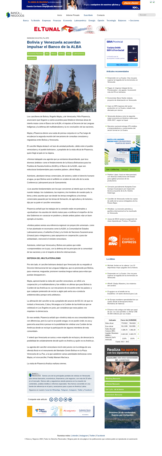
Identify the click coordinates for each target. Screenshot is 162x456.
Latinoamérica (80, 21)
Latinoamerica (78, 54)
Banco (53, 54)
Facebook (88, 390)
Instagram (73, 390)
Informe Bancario (113, 384)
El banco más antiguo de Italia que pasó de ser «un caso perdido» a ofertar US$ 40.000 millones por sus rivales (122, 312)
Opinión (101, 21)
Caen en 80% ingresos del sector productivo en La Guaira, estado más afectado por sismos (121, 108)
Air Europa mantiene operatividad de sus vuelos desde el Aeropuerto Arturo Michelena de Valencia (122, 302)
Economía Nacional (35, 54)
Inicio (59, 15)
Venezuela (32, 58)
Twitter (80, 390)
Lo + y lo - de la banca (115, 389)
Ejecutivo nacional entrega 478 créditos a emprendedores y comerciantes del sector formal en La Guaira (122, 128)
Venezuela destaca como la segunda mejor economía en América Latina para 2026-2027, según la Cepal (122, 118)
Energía (92, 21)
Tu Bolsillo (35, 21)
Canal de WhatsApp (52, 390)
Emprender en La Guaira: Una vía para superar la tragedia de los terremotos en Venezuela (122, 80)
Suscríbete (88, 15)
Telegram (64, 390)
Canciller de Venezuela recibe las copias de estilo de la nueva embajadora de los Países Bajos (122, 201)
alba (47, 54)
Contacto (101, 15)
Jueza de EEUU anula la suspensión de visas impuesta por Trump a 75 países (122, 220)
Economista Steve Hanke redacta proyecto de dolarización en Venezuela (122, 99)
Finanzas (57, 21)
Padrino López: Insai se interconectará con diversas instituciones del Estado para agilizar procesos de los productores (121, 178)
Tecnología (111, 21)
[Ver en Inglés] (151, 2)
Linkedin (75, 436)
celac (69, 54)
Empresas (46, 21)
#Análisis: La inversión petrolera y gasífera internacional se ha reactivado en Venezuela (122, 211)
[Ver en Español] (154, 2)
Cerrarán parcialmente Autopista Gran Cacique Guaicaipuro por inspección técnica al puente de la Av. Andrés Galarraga (121, 190)
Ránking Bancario (113, 379)
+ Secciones (134, 21)
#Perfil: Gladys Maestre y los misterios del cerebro (121, 285)
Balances (122, 21)
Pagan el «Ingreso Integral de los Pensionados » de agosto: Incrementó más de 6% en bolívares (121, 90)
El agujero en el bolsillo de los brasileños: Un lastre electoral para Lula (122, 292)
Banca (26, 21)
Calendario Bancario (114, 395)
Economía (67, 21)
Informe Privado (72, 15)
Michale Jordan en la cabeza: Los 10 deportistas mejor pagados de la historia (122, 266)
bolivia (61, 54)
